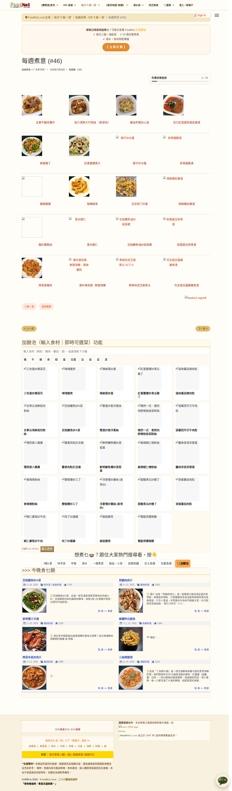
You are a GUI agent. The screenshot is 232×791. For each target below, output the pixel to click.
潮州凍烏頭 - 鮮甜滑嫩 (92, 285)
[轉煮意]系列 (48, 5)
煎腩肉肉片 (126, 580)
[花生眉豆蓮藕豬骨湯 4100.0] (186, 268)
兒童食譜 (166, 563)
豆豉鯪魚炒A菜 (32, 580)
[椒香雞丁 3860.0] (45, 146)
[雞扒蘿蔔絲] (45, 227)
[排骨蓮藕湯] (186, 146)
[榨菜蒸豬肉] (45, 268)
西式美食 (153, 5)
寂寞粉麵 (133, 563)
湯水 (84, 563)
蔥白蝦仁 (92, 244)
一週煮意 (98, 563)
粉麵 (97, 746)
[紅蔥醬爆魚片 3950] (92, 146)
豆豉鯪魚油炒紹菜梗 (139, 244)
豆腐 (73, 359)
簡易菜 (43, 746)
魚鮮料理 (146, 623)
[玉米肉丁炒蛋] (139, 186)
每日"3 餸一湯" (89, 5)
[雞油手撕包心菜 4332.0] (139, 105)
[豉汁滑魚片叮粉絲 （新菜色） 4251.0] (92, 105)
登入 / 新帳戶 (186, 5)
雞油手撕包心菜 (139, 122)
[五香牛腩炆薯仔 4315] (45, 105)
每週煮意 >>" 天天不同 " (34, 69)
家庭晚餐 (46, 306)
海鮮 (88, 746)
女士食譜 (149, 563)
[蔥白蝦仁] (92, 227)
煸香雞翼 (45, 203)
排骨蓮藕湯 (186, 163)
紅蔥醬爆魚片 (92, 163)
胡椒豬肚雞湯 (187, 203)
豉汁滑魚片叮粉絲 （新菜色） (92, 122)
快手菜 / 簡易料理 (52, 584)
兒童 (80, 746)
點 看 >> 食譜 (105, 611)
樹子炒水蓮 (139, 163)
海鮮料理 (144, 661)
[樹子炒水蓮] (139, 146)
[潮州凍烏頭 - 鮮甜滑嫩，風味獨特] (92, 268)
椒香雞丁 (45, 163)
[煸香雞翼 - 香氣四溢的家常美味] (45, 186)
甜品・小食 (116, 563)
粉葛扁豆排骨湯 (186, 244)
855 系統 (68, 5)
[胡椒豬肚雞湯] (186, 186)
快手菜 (61, 563)
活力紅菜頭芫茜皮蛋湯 (186, 122)
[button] (222, 780)
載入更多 (47, 548)
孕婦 (62, 746)
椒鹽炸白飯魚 (127, 618)
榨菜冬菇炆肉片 (32, 657)
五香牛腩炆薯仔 (45, 122)
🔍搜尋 (167, 5)
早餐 (73, 563)
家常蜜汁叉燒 (31, 618)
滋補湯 (32, 746)
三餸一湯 (29, 306)
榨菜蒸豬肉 (45, 285)
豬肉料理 (144, 584)
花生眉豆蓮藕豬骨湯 (186, 285)
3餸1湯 (47, 563)
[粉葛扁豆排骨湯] (186, 227)
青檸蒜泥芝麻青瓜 (139, 285)
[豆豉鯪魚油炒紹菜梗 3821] (139, 227)
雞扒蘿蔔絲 (45, 244)
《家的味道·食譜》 (115, 5)
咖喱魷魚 (92, 203)
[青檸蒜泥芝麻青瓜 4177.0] (139, 268)
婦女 (53, 746)
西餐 (71, 746)
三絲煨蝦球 (126, 657)
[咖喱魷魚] (92, 186)
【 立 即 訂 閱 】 (116, 47)
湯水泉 (136, 5)
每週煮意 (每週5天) (83, 754)
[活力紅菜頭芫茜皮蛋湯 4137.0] (186, 105)
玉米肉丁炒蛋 (139, 203)
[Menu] (217, 15)
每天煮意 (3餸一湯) (60, 754)
